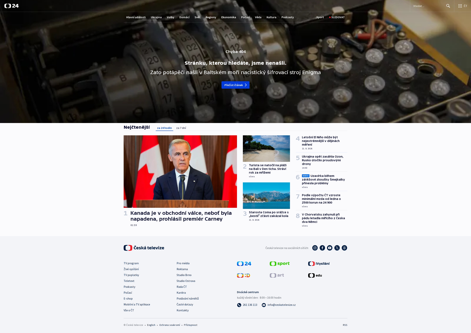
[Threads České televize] (344, 248)
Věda (258, 17)
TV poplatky (131, 275)
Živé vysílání (131, 269)
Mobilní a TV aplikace (137, 304)
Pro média (183, 263)
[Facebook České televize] (322, 248)
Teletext (129, 281)
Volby (170, 17)
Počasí (245, 17)
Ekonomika (228, 17)
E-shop (128, 298)
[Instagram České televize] (315, 248)
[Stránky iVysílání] (319, 263)
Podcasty (287, 17)
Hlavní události (136, 17)
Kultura (271, 17)
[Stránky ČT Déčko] (243, 275)
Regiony (211, 17)
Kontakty (183, 310)
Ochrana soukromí (169, 325)
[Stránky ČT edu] (315, 275)
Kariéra (181, 292)
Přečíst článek (233, 85)
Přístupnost (190, 325)
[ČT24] (11, 6)
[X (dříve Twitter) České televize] (337, 248)
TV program (131, 263)
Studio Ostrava (186, 281)
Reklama (182, 269)
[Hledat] (448, 6)
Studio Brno (184, 275)
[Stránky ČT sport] (280, 263)
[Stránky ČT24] (244, 263)
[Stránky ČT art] (277, 275)
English (151, 325)
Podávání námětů (188, 298)
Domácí (184, 17)
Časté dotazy (185, 304)
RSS (345, 325)
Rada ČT (182, 287)
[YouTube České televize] (330, 248)
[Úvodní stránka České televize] (144, 248)
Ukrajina (156, 17)
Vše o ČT (129, 310)
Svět (198, 17)
